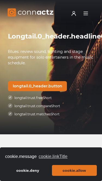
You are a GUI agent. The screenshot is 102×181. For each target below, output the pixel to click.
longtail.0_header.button (37, 86)
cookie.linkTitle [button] (53, 156)
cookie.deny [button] (27, 170)
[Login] (74, 13)
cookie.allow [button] (74, 170)
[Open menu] (86, 13)
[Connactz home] (30, 13)
